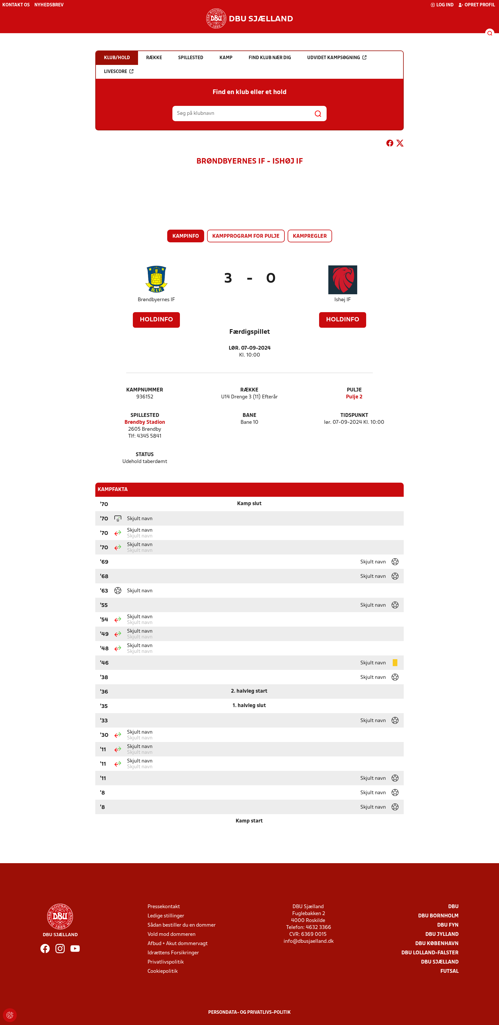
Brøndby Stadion (144, 422)
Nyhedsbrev (49, 5)
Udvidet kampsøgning (333, 58)
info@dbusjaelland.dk (309, 941)
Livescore (115, 72)
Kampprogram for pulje (246, 236)
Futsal (449, 971)
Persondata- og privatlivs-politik (249, 1013)
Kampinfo (185, 236)
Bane (249, 415)
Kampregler (310, 236)
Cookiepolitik (163, 971)
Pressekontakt (164, 906)
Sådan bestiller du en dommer (182, 925)
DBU (453, 906)
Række (249, 390)
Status (145, 454)
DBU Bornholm (438, 916)
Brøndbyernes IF (156, 299)
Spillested (145, 415)
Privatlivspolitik (166, 962)
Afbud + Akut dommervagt (178, 943)
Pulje (354, 390)
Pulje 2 (354, 397)
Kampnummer (144, 390)
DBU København (437, 943)
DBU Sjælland (440, 962)
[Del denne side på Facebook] (389, 144)
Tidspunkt (354, 415)
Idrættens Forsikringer (173, 953)
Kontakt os (16, 5)
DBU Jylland (442, 934)
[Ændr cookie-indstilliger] (10, 1015)
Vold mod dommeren (171, 934)
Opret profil (480, 5)
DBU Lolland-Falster (430, 953)
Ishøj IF (342, 299)
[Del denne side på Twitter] (400, 144)
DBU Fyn (448, 925)
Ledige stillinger (166, 916)
